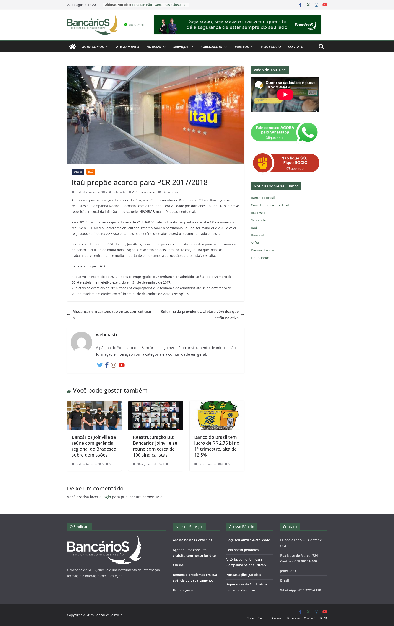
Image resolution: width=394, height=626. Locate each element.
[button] (106, 47)
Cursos (178, 565)
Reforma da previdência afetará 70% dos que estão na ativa (200, 315)
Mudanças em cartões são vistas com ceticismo (112, 315)
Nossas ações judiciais (243, 574)
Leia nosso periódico (242, 550)
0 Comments (170, 192)
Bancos (77, 171)
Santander (259, 220)
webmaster (119, 192)
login (107, 496)
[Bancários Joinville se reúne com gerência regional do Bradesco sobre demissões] (94, 404)
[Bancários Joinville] (72, 46)
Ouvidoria (310, 618)
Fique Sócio (271, 46)
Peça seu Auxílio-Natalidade (248, 540)
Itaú (90, 171)
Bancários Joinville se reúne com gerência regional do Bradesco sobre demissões (94, 446)
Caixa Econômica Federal (270, 205)
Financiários (260, 258)
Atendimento (127, 46)
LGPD (323, 618)
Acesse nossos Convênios (192, 540)
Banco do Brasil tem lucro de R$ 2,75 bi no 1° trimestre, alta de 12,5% (216, 446)
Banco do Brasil (263, 197)
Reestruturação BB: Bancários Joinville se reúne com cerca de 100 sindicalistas (155, 446)
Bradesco (258, 212)
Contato (295, 46)
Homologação (183, 590)
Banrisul (257, 235)
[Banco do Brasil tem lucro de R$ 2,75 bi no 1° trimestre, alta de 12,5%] (217, 404)
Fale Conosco (274, 618)
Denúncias (293, 618)
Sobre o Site (255, 618)
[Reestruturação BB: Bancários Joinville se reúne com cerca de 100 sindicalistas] (155, 404)
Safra (255, 243)
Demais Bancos (262, 250)
